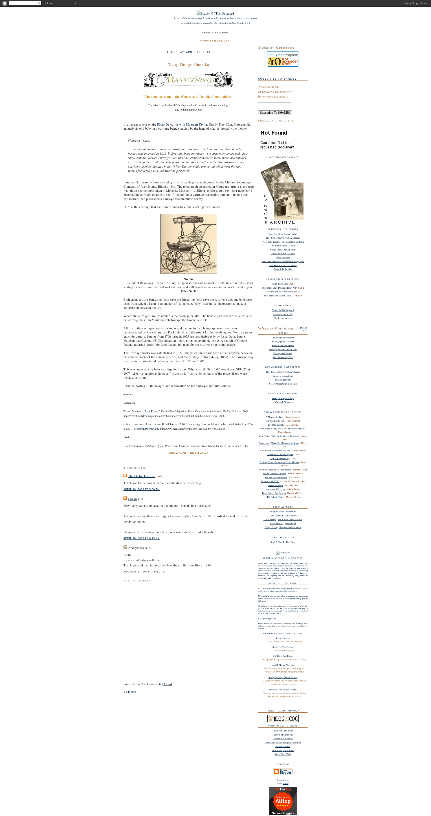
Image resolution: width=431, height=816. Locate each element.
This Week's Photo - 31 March (283, 265)
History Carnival (282, 746)
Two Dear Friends (276, 424)
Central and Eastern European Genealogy (283, 742)
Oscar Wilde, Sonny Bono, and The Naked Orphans (282, 428)
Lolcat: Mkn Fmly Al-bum (283, 253)
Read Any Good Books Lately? (283, 233)
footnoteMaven (283, 638)
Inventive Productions (283, 375)
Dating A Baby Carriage (283, 398)
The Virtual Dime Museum (290, 519)
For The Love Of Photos (276, 477)
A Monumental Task (275, 420)
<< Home (129, 692)
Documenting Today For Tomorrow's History (279, 443)
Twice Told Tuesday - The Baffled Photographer (283, 261)
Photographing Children (283, 341)
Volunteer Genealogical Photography (274, 469)
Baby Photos (151, 411)
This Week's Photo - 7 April (283, 245)
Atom (167, 684)
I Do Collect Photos (275, 496)
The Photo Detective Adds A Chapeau (283, 237)
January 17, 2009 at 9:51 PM (144, 571)
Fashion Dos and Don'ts (283, 345)
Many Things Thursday (188, 64)
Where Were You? (283, 754)
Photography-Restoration (290, 527)
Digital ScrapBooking (280, 458)
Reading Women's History (274, 473)
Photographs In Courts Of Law (283, 349)
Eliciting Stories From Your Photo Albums (279, 462)
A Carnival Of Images (283, 402)
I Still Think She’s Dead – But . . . (279, 295)
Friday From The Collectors (283, 249)
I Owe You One (283, 257)
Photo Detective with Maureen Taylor (182, 124)
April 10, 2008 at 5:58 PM (141, 489)
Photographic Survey (282, 353)
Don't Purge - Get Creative (274, 493)
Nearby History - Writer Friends (282, 677)
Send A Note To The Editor (282, 542)
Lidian (132, 499)
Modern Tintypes (283, 379)
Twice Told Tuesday (283, 269)
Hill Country (291, 515)
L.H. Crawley (270, 519)
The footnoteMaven (283, 318)
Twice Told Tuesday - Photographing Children (283, 241)
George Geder (271, 527)
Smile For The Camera (283, 646)
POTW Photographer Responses (282, 383)
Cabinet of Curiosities (283, 738)
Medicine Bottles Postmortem (279, 291)
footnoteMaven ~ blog (283, 314)
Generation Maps (275, 485)
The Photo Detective (141, 476)
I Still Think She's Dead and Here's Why (279, 287)
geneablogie (290, 523)
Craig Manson (276, 523)
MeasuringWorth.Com (146, 429)
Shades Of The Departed (283, 310)
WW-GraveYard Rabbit (283, 655)
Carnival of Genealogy (283, 734)
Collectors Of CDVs (270, 481)
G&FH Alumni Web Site (283, 664)
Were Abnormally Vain (283, 357)
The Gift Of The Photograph (280, 454)
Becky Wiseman (277, 511)
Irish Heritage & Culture (283, 750)
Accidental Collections (276, 489)
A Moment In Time (275, 416)
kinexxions (291, 511)
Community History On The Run (275, 450)
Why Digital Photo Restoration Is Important (279, 435)
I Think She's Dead (279, 283)
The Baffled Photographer (282, 337)
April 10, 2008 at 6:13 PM (141, 538)
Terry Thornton (276, 515)
